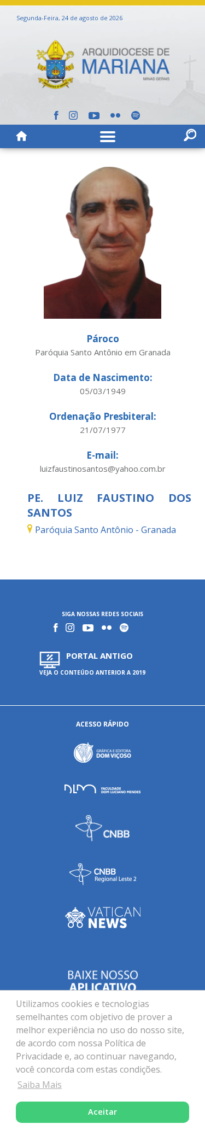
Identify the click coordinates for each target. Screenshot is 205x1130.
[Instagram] (73, 115)
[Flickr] (115, 115)
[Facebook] (56, 115)
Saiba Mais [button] (39, 1085)
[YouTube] (94, 115)
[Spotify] (135, 115)
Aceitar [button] (102, 1111)
